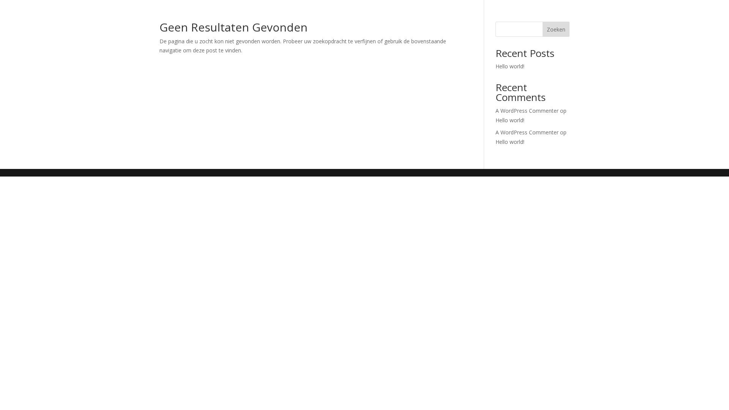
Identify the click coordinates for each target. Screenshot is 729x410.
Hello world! (509, 66)
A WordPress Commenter (527, 132)
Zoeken (556, 29)
